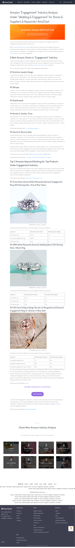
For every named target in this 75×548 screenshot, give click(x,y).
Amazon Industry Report (61, 522)
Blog (56, 515)
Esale (17, 542)
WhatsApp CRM (20, 537)
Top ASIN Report (59, 518)
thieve (27, 383)
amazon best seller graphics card (33, 178)
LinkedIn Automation (21, 540)
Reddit (31, 484)
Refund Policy (37, 515)
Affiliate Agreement (38, 513)
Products (20, 2)
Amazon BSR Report (60, 520)
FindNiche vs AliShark (46, 157)
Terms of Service (38, 520)
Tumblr (36, 484)
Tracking (18, 520)
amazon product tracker (39, 65)
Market (38, 2)
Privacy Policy (37, 518)
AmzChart (15, 47)
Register (69, 2)
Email (40, 484)
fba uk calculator (14, 53)
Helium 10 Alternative (39, 527)
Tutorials (57, 513)
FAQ (35, 525)
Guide (56, 511)
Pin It (55, 484)
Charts (33, 2)
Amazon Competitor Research (41, 532)
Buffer (45, 484)
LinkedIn (50, 484)
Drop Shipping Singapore (33, 128)
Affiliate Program (38, 511)
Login (65, 2)
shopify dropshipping (30, 409)
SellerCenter (23, 47)
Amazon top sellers (37, 154)
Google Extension (38, 530)
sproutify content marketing (34, 157)
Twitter (26, 484)
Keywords (19, 513)
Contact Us (36, 522)
